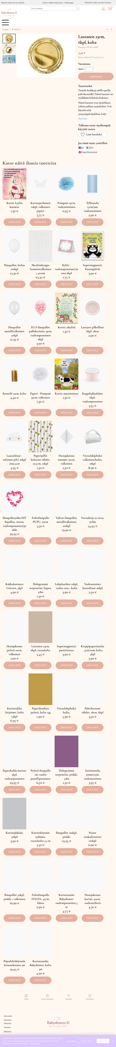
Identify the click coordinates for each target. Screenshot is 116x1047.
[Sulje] (112, 1041)
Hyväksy (103, 1041)
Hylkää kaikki (87, 1041)
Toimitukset (8, 1020)
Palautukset (7, 1023)
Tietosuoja (7, 1027)
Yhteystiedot (8, 1016)
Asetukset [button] (71, 1041)
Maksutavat (7, 1031)
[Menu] (5, 22)
